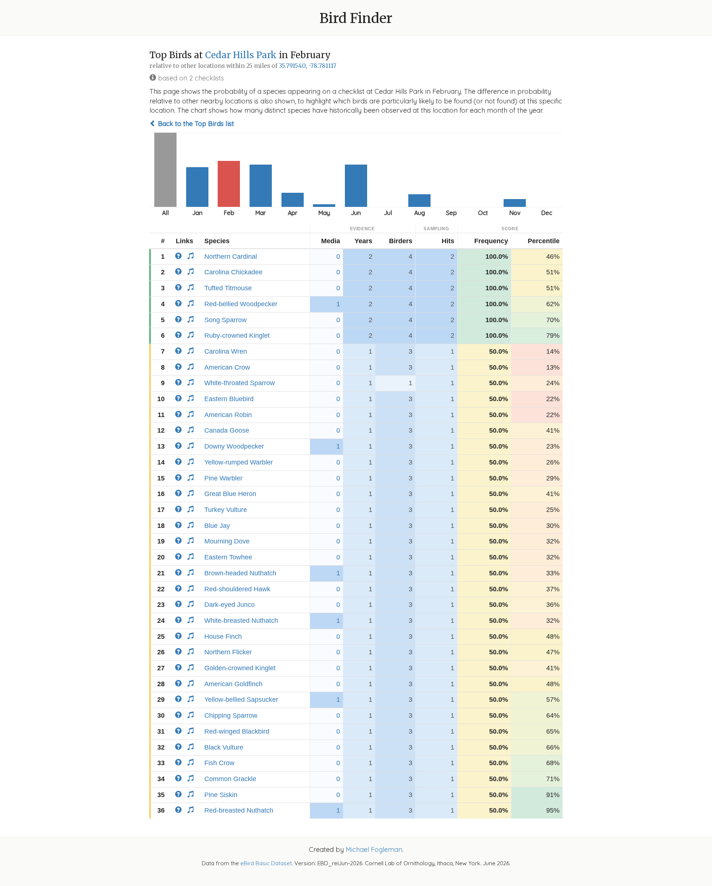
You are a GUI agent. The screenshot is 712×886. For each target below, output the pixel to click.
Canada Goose (226, 430)
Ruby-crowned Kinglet (237, 335)
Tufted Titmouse (228, 288)
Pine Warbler (223, 478)
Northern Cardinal (230, 256)
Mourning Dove (227, 541)
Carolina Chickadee (233, 272)
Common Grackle (230, 779)
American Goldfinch (233, 684)
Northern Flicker (228, 652)
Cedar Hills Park (241, 55)
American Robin (228, 415)
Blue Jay (217, 525)
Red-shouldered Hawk (237, 589)
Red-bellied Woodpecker (240, 304)
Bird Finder (356, 18)
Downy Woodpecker (234, 446)
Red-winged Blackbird (236, 731)
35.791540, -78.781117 (307, 65)
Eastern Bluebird (229, 399)
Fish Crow (219, 763)
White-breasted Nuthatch (241, 620)
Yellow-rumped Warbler (238, 462)
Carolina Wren (225, 351)
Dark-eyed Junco (229, 604)
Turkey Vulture (225, 509)
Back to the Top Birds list (195, 123)
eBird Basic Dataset (266, 863)
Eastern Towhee (228, 557)
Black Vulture (223, 747)
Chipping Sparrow (230, 715)
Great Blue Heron (230, 493)
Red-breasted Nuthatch (238, 810)
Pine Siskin (220, 795)
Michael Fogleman (374, 849)
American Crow (227, 367)
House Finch (223, 636)
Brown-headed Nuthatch (240, 573)
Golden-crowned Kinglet (240, 668)
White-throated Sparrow (239, 383)
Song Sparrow (225, 320)
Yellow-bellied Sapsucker (241, 699)
